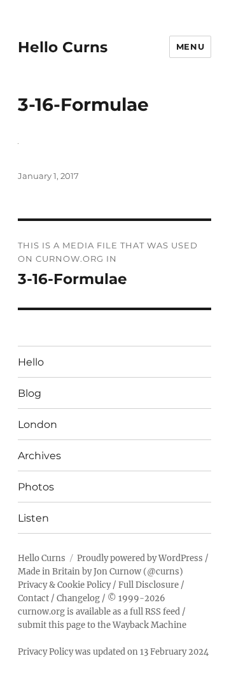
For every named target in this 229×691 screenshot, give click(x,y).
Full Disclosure (148, 585)
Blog (29, 393)
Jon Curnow (117, 571)
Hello (31, 362)
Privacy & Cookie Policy (64, 585)
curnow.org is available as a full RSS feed (99, 611)
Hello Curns (63, 47)
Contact (33, 598)
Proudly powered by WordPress (140, 558)
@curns (163, 571)
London (37, 424)
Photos (36, 487)
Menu (190, 46)
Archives (39, 456)
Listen (33, 518)
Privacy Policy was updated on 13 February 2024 (113, 651)
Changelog (78, 598)
